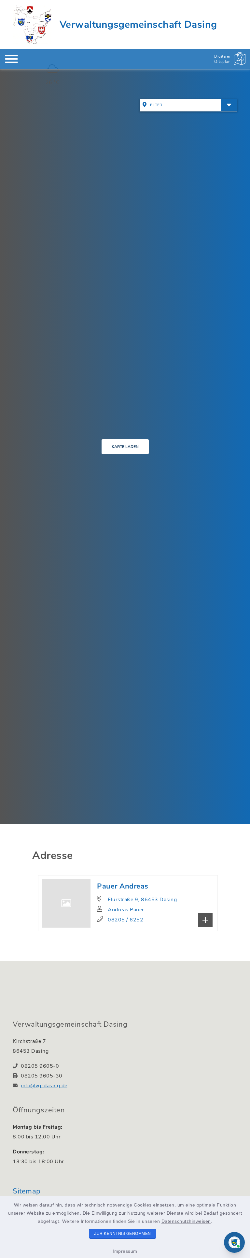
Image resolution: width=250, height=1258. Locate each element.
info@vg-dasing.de (44, 1085)
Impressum (125, 1251)
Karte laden (125, 446)
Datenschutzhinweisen (186, 1221)
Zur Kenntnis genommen (122, 1233)
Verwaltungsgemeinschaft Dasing (138, 24)
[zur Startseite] (32, 24)
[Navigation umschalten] (11, 59)
